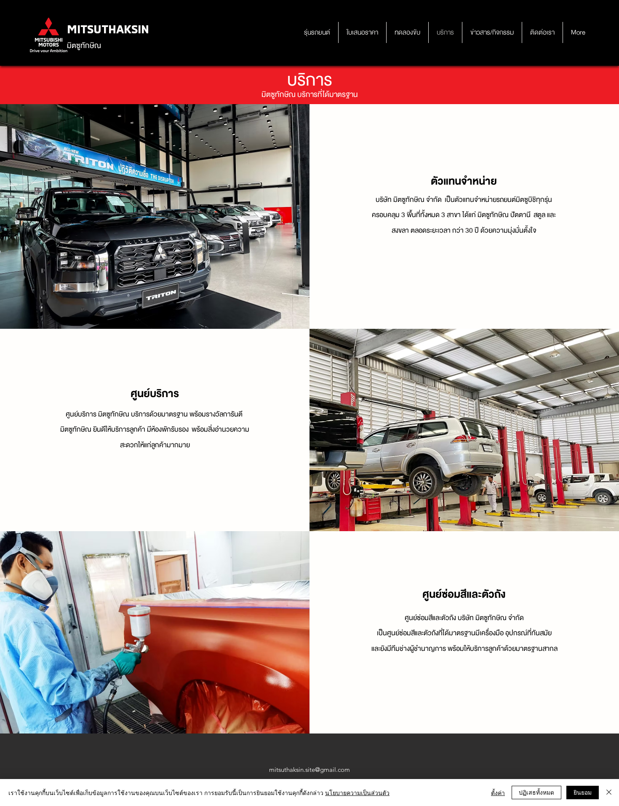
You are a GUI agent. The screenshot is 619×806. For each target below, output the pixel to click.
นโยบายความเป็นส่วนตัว (357, 792)
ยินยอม (583, 792)
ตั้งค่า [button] (498, 792)
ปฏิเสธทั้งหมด (536, 792)
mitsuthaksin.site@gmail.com (309, 770)
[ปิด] (609, 792)
